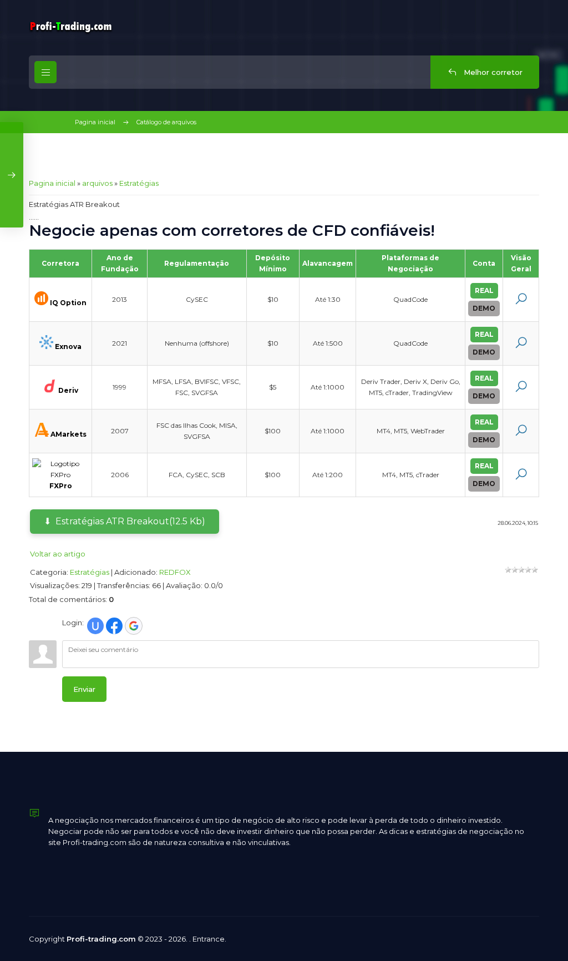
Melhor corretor (492, 72)
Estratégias (139, 183)
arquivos (97, 183)
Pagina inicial (95, 122)
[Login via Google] (134, 626)
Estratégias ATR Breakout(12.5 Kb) (130, 521)
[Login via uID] (95, 626)
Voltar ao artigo (57, 553)
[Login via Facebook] (114, 626)
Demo (484, 308)
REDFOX (175, 572)
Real (484, 290)
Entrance (208, 938)
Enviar (84, 689)
